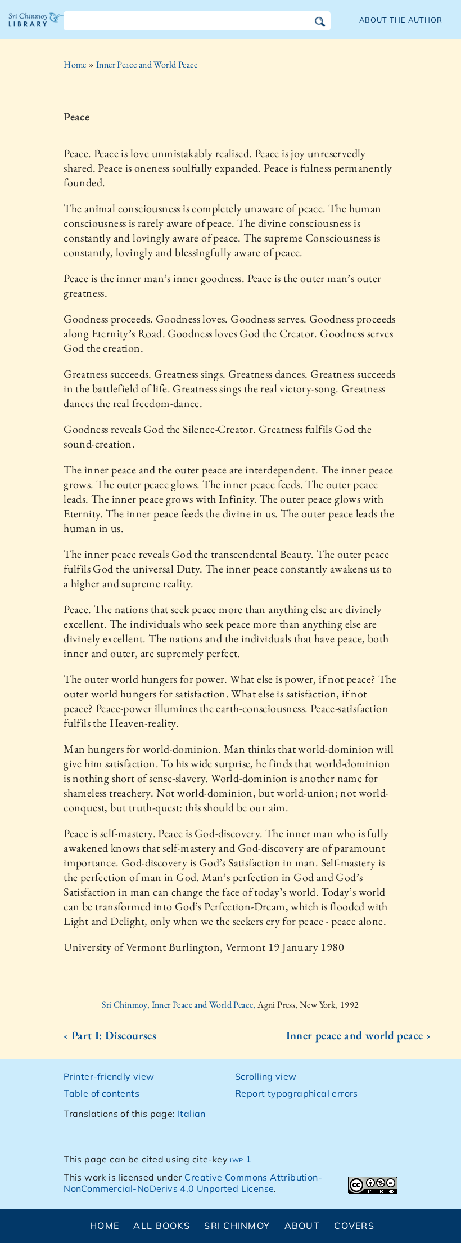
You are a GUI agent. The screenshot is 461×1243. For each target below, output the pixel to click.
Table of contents (101, 1093)
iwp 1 (240, 1159)
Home (75, 64)
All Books (161, 1225)
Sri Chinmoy (237, 1225)
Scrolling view (266, 1076)
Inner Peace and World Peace (147, 64)
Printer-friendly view (109, 1076)
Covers (354, 1225)
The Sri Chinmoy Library (36, 28)
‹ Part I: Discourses (110, 1035)
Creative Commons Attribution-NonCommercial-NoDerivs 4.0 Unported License (193, 1183)
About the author (400, 19)
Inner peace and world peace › (358, 1035)
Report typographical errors (296, 1093)
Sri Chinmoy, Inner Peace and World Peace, (179, 1005)
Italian (192, 1113)
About (302, 1225)
